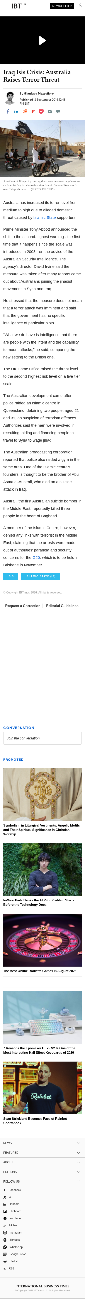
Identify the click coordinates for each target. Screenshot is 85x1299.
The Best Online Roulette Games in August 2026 (39, 971)
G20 (36, 557)
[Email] (50, 111)
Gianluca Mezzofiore (39, 93)
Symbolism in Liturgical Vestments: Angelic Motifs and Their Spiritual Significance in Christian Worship (41, 829)
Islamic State (44, 217)
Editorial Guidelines (62, 606)
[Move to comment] (58, 111)
